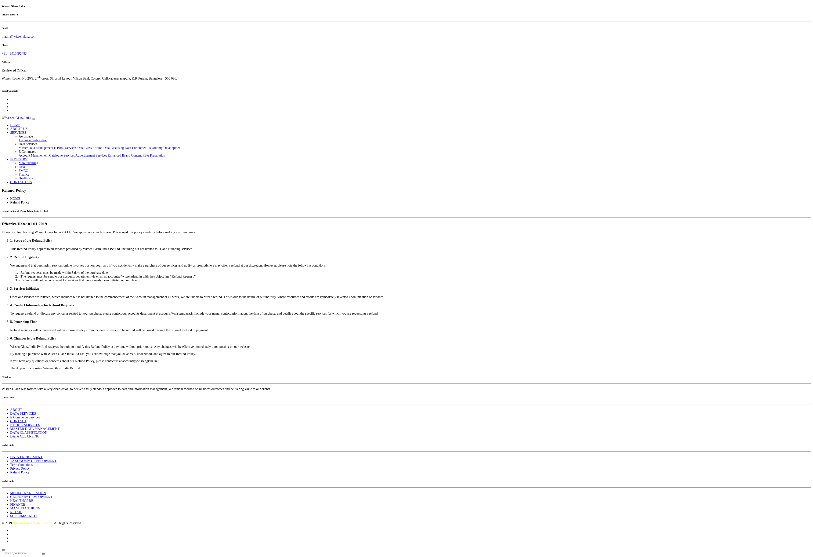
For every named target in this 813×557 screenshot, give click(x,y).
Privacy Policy (20, 468)
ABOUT (16, 409)
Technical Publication (33, 140)
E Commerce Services (25, 417)
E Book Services (65, 148)
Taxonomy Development (164, 148)
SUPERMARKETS (23, 516)
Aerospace (26, 136)
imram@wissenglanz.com (19, 36)
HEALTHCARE (21, 500)
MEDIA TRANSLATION (28, 493)
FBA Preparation (153, 155)
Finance (24, 174)
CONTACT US (21, 182)
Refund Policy (19, 472)
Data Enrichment (136, 148)
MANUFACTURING (25, 508)
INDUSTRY (19, 159)
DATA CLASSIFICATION (28, 432)
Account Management (33, 155)
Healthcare (26, 178)
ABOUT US (19, 129)
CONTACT (18, 421)
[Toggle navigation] (33, 119)
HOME (15, 125)
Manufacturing (28, 163)
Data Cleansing (113, 148)
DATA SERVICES (23, 413)
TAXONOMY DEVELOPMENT (33, 461)
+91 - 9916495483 (14, 53)
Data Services (28, 144)
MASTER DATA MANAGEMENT (35, 428)
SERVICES (18, 132)
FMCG (23, 170)
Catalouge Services (62, 155)
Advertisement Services (91, 155)
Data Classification (89, 148)
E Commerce (27, 151)
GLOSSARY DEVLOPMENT (31, 497)
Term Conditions (21, 464)
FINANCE (17, 504)
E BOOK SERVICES (25, 425)
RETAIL (16, 512)
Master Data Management (36, 148)
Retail (22, 167)
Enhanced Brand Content (125, 155)
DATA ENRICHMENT (26, 457)
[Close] (3, 550)
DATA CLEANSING (25, 436)
